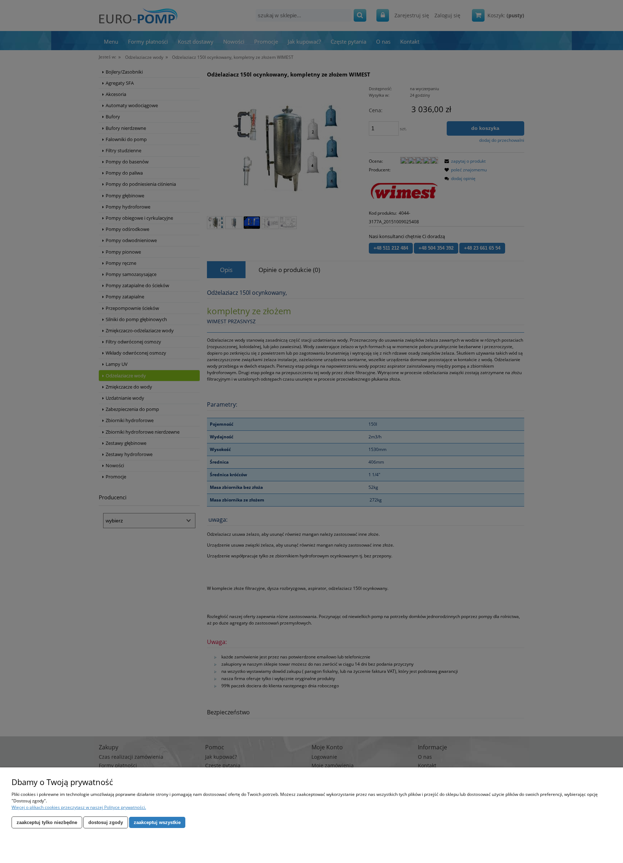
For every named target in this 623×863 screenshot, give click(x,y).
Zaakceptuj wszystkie (157, 822)
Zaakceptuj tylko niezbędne (47, 822)
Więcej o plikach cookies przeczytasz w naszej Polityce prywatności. (79, 807)
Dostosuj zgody (105, 822)
